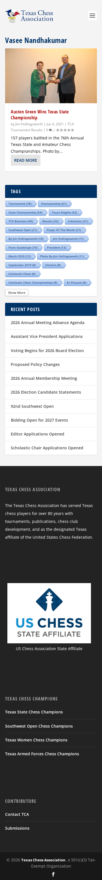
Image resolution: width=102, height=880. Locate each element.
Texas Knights (64, 212)
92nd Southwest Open (32, 406)
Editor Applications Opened (37, 434)
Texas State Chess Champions (34, 712)
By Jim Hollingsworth (25, 239)
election (53, 265)
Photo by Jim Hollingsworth (62, 256)
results (50, 221)
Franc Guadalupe (22, 247)
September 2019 (22, 265)
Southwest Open (22, 230)
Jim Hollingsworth (29, 124)
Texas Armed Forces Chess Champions (42, 753)
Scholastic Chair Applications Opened (47, 447)
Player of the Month (64, 230)
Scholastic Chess (21, 274)
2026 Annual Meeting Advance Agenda (47, 322)
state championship (25, 212)
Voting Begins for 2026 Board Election (47, 350)
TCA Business (20, 221)
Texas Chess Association (43, 859)
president (56, 247)
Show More (16, 292)
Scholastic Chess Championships (32, 282)
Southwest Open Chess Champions (39, 726)
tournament (19, 204)
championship (54, 204)
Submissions (17, 828)
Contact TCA (17, 814)
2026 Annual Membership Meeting (44, 378)
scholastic (78, 221)
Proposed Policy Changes (35, 364)
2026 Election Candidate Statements (46, 392)
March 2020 (19, 256)
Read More (25, 160)
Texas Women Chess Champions (36, 740)
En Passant (76, 282)
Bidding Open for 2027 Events (39, 420)
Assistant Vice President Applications (47, 336)
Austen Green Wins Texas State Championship (40, 115)
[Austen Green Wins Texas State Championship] (51, 75)
